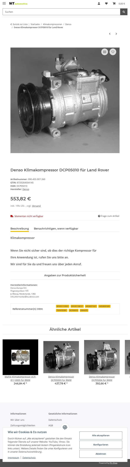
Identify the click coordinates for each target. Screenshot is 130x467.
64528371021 (91, 306)
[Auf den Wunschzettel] (112, 51)
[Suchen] (123, 11)
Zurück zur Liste (20, 24)
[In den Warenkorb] (13, 44)
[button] (99, 3)
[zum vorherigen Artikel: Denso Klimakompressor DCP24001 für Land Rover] (110, 33)
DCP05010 (73, 310)
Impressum (13, 457)
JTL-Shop (113, 463)
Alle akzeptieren (101, 435)
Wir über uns (17, 419)
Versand (36, 205)
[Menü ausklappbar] (4, 2)
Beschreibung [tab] (19, 228)
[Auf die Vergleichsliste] (104, 51)
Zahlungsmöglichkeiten (22, 425)
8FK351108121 (77, 306)
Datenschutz (29, 457)
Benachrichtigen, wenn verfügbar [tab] (56, 228)
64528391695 (104, 306)
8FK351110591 (62, 306)
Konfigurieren (100, 444)
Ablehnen (101, 453)
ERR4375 (84, 310)
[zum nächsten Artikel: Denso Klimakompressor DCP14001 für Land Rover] (116, 33)
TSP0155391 (61, 310)
